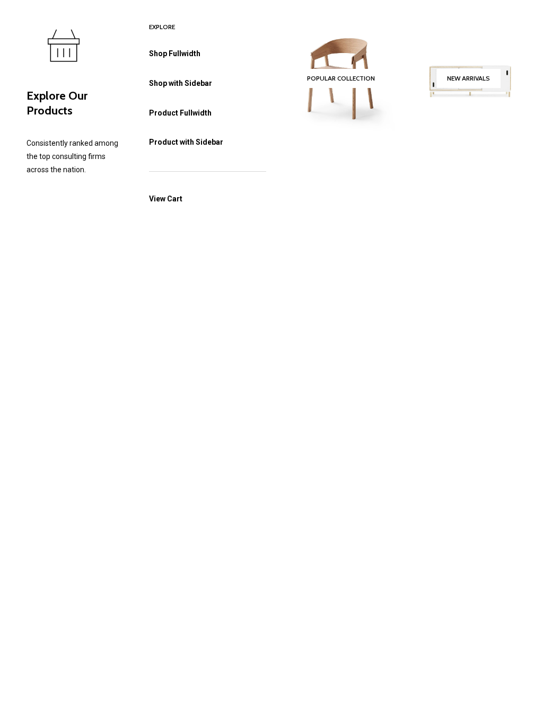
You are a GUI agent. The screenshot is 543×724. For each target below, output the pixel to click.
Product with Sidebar (186, 142)
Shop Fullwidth (174, 53)
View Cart (165, 199)
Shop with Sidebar (180, 83)
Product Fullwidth (180, 113)
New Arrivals (468, 78)
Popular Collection (341, 78)
